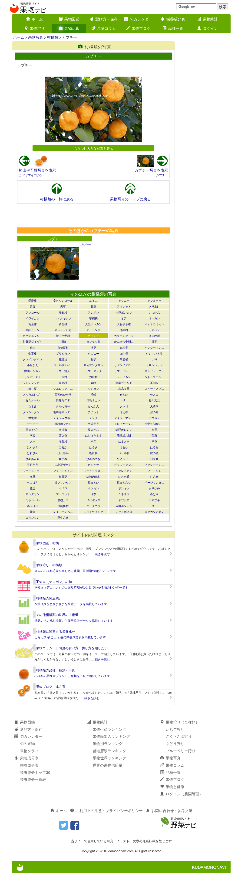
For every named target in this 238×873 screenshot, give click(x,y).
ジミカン (93, 388)
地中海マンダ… (63, 412)
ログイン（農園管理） (184, 793)
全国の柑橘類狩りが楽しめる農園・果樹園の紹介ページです (75, 570)
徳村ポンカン (63, 424)
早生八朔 (63, 517)
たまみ (32, 406)
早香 (154, 441)
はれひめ (32, 453)
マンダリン (33, 494)
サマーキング (93, 371)
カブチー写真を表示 (151, 170)
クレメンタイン (32, 359)
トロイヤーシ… (124, 424)
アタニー (123, 300)
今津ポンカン (124, 312)
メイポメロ (93, 500)
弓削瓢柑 (63, 506)
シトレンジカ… (32, 383)
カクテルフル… (32, 336)
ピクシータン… (124, 465)
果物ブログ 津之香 (50, 686)
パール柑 (123, 453)
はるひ (124, 447)
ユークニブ (93, 506)
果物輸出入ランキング (111, 736)
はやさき (32, 447)
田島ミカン (93, 400)
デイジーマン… (124, 418)
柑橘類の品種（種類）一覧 (55, 670)
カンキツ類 (93, 341)
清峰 (93, 394)
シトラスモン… (154, 377)
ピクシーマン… (154, 465)
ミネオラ (123, 494)
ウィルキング (63, 318)
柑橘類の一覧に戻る (56, 199)
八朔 (93, 441)
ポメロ (63, 488)
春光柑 (63, 383)
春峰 (93, 383)
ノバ (32, 441)
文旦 (32, 476)
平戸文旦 (32, 465)
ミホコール (33, 500)
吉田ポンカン (124, 506)
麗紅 (32, 512)
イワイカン (33, 318)
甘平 (154, 341)
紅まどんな (124, 482)
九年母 (124, 353)
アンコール (33, 312)
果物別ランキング (107, 743)
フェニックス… (93, 471)
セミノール (33, 400)
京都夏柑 (63, 347)
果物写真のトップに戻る (130, 199)
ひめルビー (124, 459)
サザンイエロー (124, 365)
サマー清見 (63, 371)
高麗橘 (124, 359)
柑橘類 (52, 37)
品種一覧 (175, 28)
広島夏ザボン (63, 465)
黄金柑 (32, 324)
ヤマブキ (154, 500)
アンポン (93, 312)
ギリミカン (63, 353)
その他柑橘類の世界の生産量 (57, 614)
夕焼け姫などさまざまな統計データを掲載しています (70, 604)
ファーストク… (32, 471)
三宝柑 (63, 377)
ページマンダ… (154, 482)
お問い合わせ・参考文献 (172, 810)
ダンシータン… (32, 412)
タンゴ (124, 406)
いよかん (154, 312)
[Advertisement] (93, 215)
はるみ (154, 447)
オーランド (93, 330)
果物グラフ (29, 750)
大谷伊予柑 (124, 324)
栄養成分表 (175, 19)
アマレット (124, 306)
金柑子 (124, 347)
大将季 (154, 406)
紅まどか (93, 482)
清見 (93, 347)
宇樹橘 (93, 318)
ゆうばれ (32, 506)
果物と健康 (175, 786)
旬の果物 (27, 743)
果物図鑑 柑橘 (47, 543)
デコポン (154, 418)
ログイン (210, 28)
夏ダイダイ (33, 429)
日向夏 (154, 459)
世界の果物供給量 (107, 765)
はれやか (63, 453)
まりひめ (154, 488)
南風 (32, 435)
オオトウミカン (154, 324)
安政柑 (63, 312)
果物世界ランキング (109, 758)
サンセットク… (154, 371)
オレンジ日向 (63, 330)
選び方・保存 (106, 19)
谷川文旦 (154, 400)
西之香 (63, 435)
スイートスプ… (154, 388)
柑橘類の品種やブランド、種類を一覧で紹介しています (72, 675)
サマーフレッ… (124, 371)
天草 (63, 306)
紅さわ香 (123, 476)
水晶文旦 (123, 388)
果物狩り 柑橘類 (49, 564)
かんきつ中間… (124, 341)
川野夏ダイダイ (32, 341)
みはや (154, 494)
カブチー (162, 175)
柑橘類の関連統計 (49, 598)
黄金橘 (63, 324)
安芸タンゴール (63, 300)
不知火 (154, 383)
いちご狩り (175, 729)
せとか (124, 394)
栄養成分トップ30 (35, 772)
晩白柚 (93, 453)
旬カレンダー (141, 19)
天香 (32, 306)
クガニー (93, 353)
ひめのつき (93, 459)
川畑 (63, 341)
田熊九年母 (63, 400)
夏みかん (93, 429)
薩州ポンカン (32, 371)
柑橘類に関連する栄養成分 (55, 631)
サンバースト (32, 377)
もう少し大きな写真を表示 (93, 148)
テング (93, 418)
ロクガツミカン (154, 512)
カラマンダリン (124, 336)
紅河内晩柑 (93, 476)
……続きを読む (99, 554)
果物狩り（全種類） (182, 722)
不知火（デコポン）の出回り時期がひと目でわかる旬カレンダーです (81, 587)
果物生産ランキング (109, 729)
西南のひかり (63, 394)
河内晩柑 (154, 336)
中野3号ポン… (154, 424)
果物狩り (37, 28)
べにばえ (32, 482)
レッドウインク (93, 512)
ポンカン (93, 488)
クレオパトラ (154, 353)
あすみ (93, 300)
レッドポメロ (124, 512)
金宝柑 (32, 353)
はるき (93, 447)
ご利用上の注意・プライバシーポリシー (109, 810)
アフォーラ (154, 300)
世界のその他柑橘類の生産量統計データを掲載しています (73, 620)
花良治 (63, 359)
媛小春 (63, 459)
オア (124, 318)
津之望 (32, 418)
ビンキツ (93, 465)
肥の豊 (154, 453)
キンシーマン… (154, 347)
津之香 (124, 412)
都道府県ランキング (109, 750)
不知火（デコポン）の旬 (54, 581)
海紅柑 (124, 330)
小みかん (32, 365)
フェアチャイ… (63, 471)
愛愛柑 (32, 300)
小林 (154, 359)
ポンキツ (123, 488)
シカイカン (124, 377)
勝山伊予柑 (63, 336)
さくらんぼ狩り (179, 736)
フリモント (154, 471)
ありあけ (154, 306)
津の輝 (154, 412)
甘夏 (93, 306)
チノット (93, 412)
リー (154, 506)
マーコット (63, 494)
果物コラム (106, 28)
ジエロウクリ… (63, 388)
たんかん (93, 406)
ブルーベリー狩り (180, 750)
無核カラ (63, 500)
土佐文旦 (93, 424)
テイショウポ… (63, 418)
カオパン (154, 330)
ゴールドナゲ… (63, 365)
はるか (63, 447)
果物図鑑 (71, 19)
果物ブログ (141, 28)
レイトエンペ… (63, 512)
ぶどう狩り (175, 743)
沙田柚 (93, 377)
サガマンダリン (93, 365)
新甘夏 (32, 388)
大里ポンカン (93, 324)
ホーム (37, 19)
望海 (154, 435)
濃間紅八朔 (124, 435)
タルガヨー (63, 406)
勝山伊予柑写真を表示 (37, 170)
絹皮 (32, 347)
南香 (154, 429)
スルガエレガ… (32, 394)
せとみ (154, 394)
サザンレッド (154, 365)
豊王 (32, 488)
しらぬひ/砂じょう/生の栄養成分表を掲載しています (70, 637)
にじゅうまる (93, 435)
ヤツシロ (123, 500)
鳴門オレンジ (124, 429)
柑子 (93, 359)
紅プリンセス (63, 482)
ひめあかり (33, 459)
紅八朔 (154, 476)
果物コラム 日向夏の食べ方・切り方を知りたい (72, 648)
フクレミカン (124, 471)
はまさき (123, 441)
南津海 (63, 429)
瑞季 (93, 494)
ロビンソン (33, 517)
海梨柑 (63, 441)
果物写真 (71, 28)
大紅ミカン (33, 330)
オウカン (154, 318)
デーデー (32, 424)
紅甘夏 (63, 476)
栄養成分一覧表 (33, 779)
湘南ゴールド (124, 383)
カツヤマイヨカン (31, 175)
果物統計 (210, 19)
